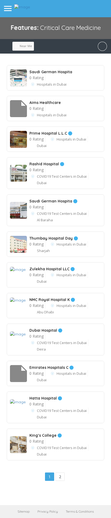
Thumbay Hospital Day (51, 238)
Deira (41, 349)
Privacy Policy (47, 511)
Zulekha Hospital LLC (50, 269)
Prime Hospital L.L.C (48, 133)
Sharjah (43, 250)
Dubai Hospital (43, 330)
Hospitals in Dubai (52, 84)
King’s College (43, 435)
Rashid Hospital (44, 164)
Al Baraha (45, 220)
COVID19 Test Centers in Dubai (62, 176)
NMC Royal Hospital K (50, 299)
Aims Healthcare (45, 102)
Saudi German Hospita (50, 71)
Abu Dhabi (45, 312)
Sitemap (24, 511)
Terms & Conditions (80, 511)
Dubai (42, 145)
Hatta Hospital (43, 398)
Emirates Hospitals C (49, 367)
